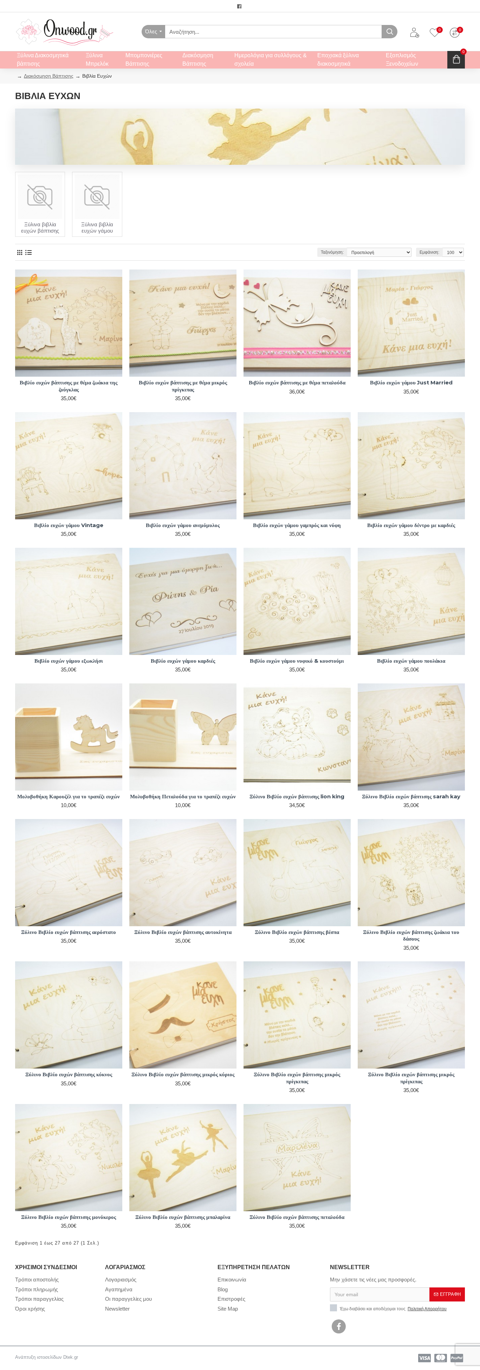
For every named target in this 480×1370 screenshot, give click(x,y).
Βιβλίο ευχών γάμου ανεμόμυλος (183, 525)
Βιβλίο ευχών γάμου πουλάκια (411, 660)
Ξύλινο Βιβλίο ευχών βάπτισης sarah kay (411, 796)
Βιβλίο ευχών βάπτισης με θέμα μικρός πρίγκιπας (183, 386)
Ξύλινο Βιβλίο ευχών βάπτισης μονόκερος (68, 1217)
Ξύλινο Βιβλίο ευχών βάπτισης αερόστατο (68, 932)
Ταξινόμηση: (332, 252)
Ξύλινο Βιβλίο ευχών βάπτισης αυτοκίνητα (183, 932)
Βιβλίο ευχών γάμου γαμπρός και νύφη (297, 525)
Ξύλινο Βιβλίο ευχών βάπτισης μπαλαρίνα (182, 1217)
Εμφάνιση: (429, 252)
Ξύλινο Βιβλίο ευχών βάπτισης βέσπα (297, 932)
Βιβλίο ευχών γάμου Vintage (68, 525)
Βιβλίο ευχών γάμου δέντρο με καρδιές (411, 525)
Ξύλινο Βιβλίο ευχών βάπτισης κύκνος (68, 1074)
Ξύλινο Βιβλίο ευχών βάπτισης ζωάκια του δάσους (411, 935)
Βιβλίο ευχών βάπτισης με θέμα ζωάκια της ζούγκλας (68, 386)
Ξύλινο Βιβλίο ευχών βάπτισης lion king (296, 796)
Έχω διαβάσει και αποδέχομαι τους (393, 1308)
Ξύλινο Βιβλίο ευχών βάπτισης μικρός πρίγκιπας (297, 1078)
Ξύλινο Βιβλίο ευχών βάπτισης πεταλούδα (296, 1217)
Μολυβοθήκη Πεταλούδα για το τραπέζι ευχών (183, 796)
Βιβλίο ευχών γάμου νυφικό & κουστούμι (297, 660)
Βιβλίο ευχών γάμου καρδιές (183, 660)
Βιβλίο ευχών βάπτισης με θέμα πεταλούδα (297, 382)
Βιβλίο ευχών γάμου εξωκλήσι (68, 660)
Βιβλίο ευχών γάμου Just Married (411, 382)
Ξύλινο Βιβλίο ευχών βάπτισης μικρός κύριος (182, 1074)
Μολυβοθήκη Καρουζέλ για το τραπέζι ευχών (68, 796)
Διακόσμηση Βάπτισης (48, 76)
